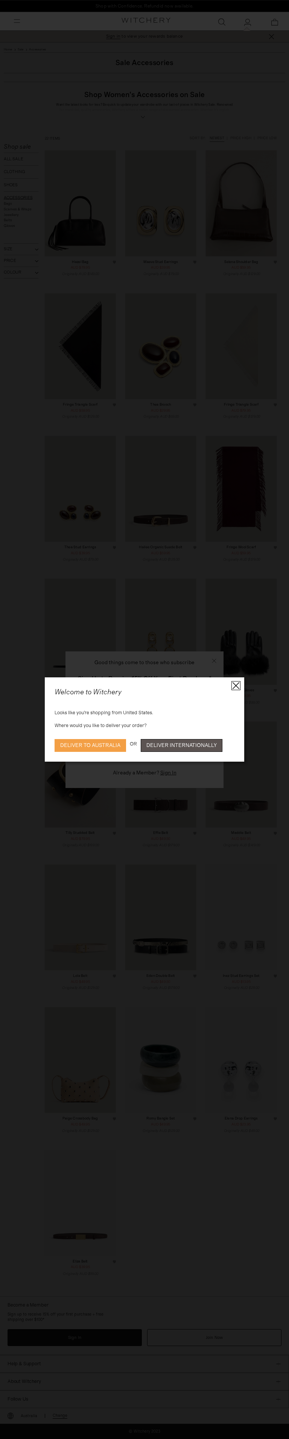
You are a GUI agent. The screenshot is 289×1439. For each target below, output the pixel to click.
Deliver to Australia (90, 745)
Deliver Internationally (181, 745)
